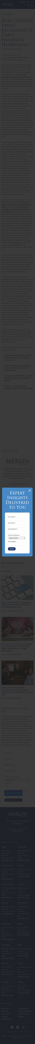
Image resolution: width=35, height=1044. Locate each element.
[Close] (30, 491)
